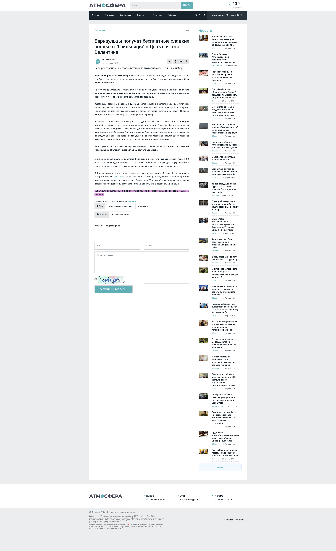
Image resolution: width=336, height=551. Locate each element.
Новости (205, 31)
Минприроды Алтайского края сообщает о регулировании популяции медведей (225, 273)
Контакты (240, 519)
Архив (220, 467)
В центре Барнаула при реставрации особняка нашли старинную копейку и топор (225, 205)
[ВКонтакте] (169, 61)
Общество (142, 15)
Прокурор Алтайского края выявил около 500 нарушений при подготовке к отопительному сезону (223, 380)
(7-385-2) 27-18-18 (223, 499)
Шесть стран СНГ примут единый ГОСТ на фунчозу (224, 258)
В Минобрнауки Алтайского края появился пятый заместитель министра (223, 58)
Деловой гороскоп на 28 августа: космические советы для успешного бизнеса (224, 290)
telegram (196, 15)
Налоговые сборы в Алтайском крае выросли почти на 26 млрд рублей (225, 145)
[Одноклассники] (175, 61)
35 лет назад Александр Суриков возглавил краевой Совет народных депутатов (224, 188)
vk (200, 15)
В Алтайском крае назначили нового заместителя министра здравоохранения (223, 360)
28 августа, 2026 (229, 48)
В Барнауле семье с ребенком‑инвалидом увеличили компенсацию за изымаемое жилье (224, 40)
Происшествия (217, 406)
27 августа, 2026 (228, 316)
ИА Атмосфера (107, 5)
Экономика (125, 15)
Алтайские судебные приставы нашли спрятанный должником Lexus (224, 243)
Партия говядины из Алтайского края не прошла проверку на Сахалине (222, 76)
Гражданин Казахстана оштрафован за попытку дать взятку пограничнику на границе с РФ (225, 308)
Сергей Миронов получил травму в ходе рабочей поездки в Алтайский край (225, 453)
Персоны (157, 15)
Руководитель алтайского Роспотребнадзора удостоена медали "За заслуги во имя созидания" (225, 417)
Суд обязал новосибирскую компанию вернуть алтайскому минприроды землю (225, 436)
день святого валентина (120, 206)
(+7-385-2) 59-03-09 (155, 499)
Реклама (228, 519)
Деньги (95, 15)
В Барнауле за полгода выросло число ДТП (223, 158)
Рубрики (172, 15)
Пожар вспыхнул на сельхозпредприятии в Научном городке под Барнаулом (223, 398)
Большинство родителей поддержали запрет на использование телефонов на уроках (224, 325)
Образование (217, 66)
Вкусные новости (120, 214)
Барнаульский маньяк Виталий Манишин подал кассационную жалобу (224, 172)
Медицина (216, 368)
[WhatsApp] (186, 61)
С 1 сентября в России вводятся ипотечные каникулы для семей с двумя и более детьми (223, 111)
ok (204, 15)
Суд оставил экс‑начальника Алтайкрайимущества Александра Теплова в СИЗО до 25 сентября (223, 224)
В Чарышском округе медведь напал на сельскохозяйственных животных (224, 343)
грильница (143, 206)
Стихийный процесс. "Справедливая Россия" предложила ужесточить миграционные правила (224, 93)
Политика (109, 15)
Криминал (215, 178)
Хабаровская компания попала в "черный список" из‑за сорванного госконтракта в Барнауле (225, 128)
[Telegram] (181, 61)
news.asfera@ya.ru (189, 499)
